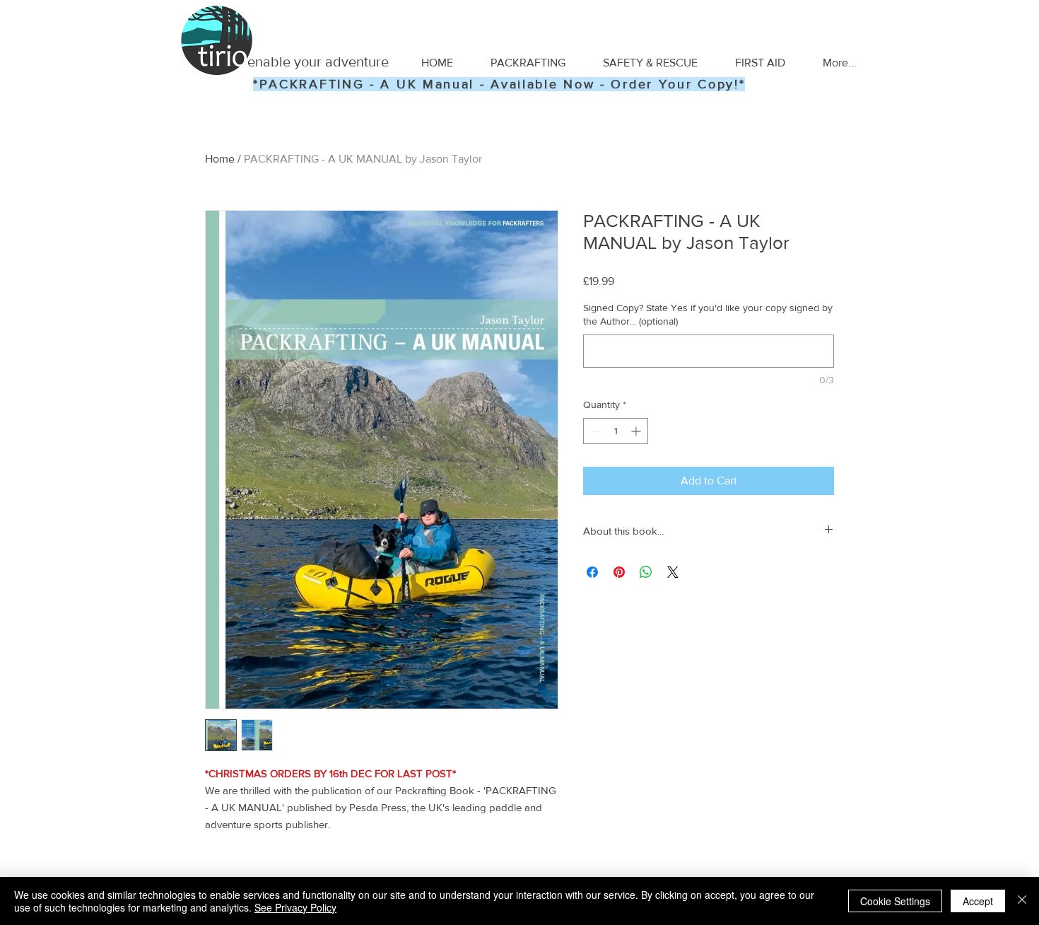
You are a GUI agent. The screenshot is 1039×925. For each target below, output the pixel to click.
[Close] (1022, 901)
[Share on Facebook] (592, 572)
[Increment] (637, 431)
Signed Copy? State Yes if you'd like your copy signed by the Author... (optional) (708, 314)
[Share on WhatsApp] (646, 572)
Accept (978, 901)
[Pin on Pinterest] (619, 572)
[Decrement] (594, 431)
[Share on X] (672, 572)
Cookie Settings (895, 901)
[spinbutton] (615, 431)
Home (220, 159)
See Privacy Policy (295, 907)
